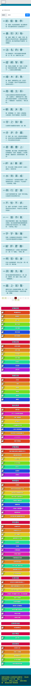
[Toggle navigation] (3, 2)
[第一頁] (3, 298)
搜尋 (27, 15)
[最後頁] (18, 300)
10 (13, 300)
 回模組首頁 (6, 10)
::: (1, 306)
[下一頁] (16, 300)
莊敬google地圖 (13, 680)
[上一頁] (6, 298)
